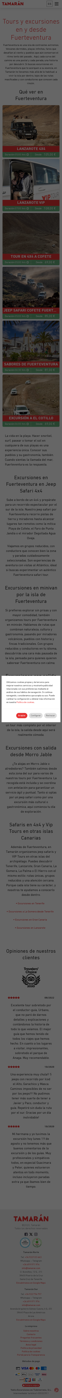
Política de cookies (25, 702)
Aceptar (21, 715)
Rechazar (50, 715)
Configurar (36, 715)
